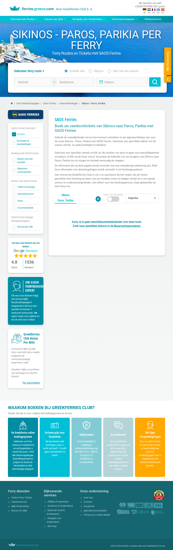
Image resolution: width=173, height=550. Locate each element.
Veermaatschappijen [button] (123, 19)
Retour (99, 71)
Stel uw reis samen (126, 71)
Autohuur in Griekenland (60, 505)
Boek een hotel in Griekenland (56, 512)
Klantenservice (153, 19)
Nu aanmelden (31, 382)
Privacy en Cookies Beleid (97, 514)
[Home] (12, 103)
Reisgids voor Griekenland (54, 520)
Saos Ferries (49, 103)
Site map (52, 526)
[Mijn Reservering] (167, 79)
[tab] (65, 197)
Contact (88, 501)
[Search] (155, 82)
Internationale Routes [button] (23, 19)
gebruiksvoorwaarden (95, 510)
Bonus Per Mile (19, 510)
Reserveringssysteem (127, 226)
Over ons (88, 497)
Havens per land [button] (54, 19)
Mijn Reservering (20, 506)
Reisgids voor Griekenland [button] (87, 19)
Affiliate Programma (58, 501)
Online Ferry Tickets (21, 497)
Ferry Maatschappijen (28, 103)
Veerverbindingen (69, 103)
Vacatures (89, 506)
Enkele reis (77, 71)
